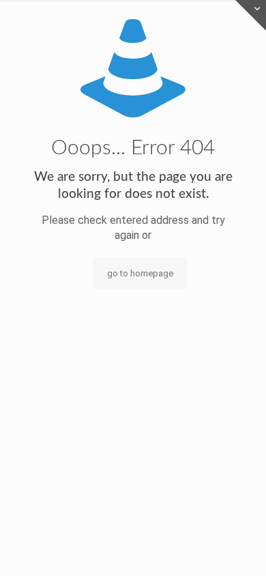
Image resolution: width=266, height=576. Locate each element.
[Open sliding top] (250, 15)
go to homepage (140, 273)
